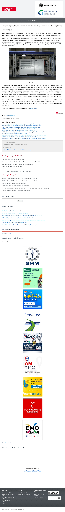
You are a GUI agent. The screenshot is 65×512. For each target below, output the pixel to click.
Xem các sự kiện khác (7, 443)
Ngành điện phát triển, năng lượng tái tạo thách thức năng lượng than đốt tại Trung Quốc (23, 132)
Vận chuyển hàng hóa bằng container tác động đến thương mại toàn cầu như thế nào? (22, 215)
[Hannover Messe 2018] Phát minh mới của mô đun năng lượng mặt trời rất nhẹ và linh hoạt (24, 135)
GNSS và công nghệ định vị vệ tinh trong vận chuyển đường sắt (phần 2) (19, 178)
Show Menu (33, 20)
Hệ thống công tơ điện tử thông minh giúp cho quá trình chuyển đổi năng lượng (21, 124)
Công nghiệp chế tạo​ (8, 149)
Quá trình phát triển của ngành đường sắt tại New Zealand (16, 190)
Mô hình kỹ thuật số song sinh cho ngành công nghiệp (15, 213)
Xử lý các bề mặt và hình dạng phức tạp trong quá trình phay (16, 171)
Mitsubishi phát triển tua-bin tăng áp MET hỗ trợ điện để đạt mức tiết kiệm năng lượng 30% (24, 138)
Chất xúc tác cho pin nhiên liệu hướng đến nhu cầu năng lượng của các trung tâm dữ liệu (23, 220)
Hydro (11, 144)
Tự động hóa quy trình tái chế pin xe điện (12, 210)
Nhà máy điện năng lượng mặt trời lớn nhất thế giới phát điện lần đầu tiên (19, 136)
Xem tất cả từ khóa (6, 233)
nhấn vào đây (33, 108)
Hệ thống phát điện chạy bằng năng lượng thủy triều (14, 133)
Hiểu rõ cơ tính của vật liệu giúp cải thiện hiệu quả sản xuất (16, 169)
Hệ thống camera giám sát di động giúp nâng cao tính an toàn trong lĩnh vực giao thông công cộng (25, 188)
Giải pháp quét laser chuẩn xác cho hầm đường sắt (14, 183)
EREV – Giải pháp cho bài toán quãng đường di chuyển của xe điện (18, 217)
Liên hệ (3, 503)
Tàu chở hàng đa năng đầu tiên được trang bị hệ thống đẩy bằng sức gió (19, 224)
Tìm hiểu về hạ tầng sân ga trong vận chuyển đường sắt (15, 185)
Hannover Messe (10, 115)
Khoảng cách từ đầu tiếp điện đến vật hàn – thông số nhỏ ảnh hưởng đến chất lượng (22, 161)
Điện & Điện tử (17, 149)
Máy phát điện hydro (18, 144)
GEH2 (8, 144)
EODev (5, 144)
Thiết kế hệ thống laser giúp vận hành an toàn (13, 159)
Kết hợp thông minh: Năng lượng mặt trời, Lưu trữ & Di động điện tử (18, 130)
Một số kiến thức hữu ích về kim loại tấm (12, 166)
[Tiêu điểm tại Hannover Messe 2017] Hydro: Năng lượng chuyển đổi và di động (21, 127)
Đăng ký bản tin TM (22, 492)
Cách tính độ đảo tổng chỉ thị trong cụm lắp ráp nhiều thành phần (17, 164)
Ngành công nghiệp (26, 149)
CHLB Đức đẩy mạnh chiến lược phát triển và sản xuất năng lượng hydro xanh (21, 128)
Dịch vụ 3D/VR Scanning (24, 494)
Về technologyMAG (6, 492)
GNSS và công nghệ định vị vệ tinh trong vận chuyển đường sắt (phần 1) (19, 180)
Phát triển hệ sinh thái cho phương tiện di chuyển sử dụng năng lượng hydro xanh (21, 125)
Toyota (25, 144)
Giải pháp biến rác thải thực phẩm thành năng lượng (14, 222)
